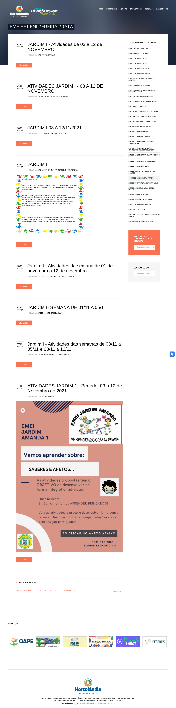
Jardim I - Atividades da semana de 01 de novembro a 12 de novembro (70, 268)
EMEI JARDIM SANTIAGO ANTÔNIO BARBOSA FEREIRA (57, 170)
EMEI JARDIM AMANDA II (137, 64)
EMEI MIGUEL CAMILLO (46, 55)
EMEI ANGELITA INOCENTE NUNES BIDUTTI (141, 79)
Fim (75, 591)
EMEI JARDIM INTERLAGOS (138, 69)
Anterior (27, 591)
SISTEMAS (149, 9)
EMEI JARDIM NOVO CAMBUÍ (139, 74)
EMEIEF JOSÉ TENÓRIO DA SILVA (49, 313)
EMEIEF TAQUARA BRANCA (139, 195)
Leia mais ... (23, 65)
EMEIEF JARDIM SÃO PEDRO (139, 166)
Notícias (123, 9)
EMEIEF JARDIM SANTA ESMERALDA (142, 161)
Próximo (67, 591)
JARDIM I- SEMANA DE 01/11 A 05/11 (66, 307)
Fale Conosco (162, 9)
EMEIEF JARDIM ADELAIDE (138, 132)
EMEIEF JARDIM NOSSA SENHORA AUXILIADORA (141, 142)
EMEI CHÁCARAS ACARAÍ (138, 48)
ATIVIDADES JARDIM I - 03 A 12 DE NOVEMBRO (65, 88)
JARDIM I (37, 164)
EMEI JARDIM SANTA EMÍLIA (139, 85)
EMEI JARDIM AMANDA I (46, 396)
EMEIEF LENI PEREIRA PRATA (142, 178)
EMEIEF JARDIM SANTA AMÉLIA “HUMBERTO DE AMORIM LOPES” (141, 149)
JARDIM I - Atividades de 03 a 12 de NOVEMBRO (64, 47)
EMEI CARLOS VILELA (136, 210)
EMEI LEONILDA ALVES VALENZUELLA (51, 133)
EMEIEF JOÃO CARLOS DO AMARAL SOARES (54, 355)
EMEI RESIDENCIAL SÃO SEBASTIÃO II (142, 122)
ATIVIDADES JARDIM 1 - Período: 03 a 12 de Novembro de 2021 (74, 388)
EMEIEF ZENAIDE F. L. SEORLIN (140, 200)
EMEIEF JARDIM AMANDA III (139, 137)
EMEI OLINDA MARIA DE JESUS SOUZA (143, 112)
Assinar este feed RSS (69, 579)
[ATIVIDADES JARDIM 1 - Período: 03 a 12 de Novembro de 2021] (69, 476)
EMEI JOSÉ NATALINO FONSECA (140, 97)
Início (19, 591)
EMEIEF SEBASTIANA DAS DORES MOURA (141, 189)
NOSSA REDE (111, 9)
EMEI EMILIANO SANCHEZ (138, 53)
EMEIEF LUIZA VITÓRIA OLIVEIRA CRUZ (143, 183)
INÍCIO (101, 9)
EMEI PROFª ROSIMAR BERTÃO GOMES (143, 117)
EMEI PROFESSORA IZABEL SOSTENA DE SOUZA (55, 276)
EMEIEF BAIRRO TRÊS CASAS (139, 127)
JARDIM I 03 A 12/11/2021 (54, 127)
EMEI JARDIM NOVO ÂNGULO (139, 205)
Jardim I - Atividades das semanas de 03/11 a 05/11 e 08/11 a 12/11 (74, 346)
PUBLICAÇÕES (136, 9)
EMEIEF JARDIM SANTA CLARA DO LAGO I (52, 97)
